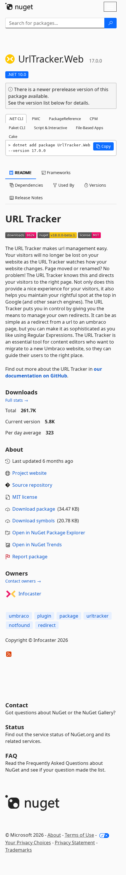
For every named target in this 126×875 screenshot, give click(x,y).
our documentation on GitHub (53, 372)
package (68, 616)
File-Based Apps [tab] (89, 127)
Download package (33, 509)
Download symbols (33, 520)
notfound (19, 625)
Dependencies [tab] (28, 185)
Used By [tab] (65, 185)
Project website (29, 473)
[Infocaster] (11, 594)
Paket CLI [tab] (17, 127)
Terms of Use (79, 835)
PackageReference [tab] (65, 118)
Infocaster (29, 593)
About (54, 835)
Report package (29, 556)
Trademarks (18, 850)
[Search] (110, 23)
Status (14, 727)
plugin (44, 616)
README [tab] (23, 172)
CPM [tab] (94, 118)
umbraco (19, 616)
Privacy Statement (75, 842)
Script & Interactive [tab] (50, 127)
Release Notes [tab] (28, 197)
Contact (16, 705)
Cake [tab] (13, 136)
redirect (47, 625)
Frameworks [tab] (58, 172)
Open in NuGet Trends (37, 544)
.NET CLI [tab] (16, 118)
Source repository (32, 485)
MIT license (24, 497)
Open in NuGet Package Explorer (48, 532)
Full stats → (16, 400)
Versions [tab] (97, 185)
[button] (103, 146)
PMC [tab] (36, 118)
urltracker (97, 616)
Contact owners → (23, 581)
